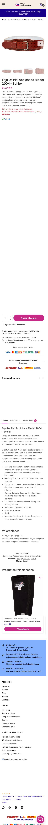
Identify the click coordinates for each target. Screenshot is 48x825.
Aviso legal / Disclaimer (11, 754)
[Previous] (40, 378)
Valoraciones (29, 420)
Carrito (5, 720)
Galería (5, 420)
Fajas (34, 19)
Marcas (5, 690)
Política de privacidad (11, 737)
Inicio (4, 19)
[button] (41, 4)
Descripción (15, 420)
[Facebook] (15, 808)
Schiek (25, 561)
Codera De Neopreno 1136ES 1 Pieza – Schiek (22, 621)
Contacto (6, 700)
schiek (33, 558)
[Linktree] (9, 808)
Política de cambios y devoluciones (16, 747)
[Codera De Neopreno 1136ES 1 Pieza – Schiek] (22, 595)
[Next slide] (40, 43)
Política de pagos (9, 750)
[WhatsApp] (3, 808)
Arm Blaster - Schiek (20, 386)
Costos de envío (8, 727)
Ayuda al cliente (8, 713)
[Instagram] (22, 808)
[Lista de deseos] (40, 578)
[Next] (43, 378)
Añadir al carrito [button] (23, 629)
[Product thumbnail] (9, 392)
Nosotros (5, 686)
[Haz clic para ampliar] (23, 43)
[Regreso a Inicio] (23, 774)
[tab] (5, 420)
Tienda (5, 696)
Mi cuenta (6, 710)
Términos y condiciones (12, 740)
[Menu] (6, 4)
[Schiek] (23, 215)
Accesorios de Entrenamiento (18, 19)
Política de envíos (9, 743)
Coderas (32, 619)
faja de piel (25, 558)
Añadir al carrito (29, 318)
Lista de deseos (8, 723)
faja (18, 558)
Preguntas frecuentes (11, 716)
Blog (4, 693)
